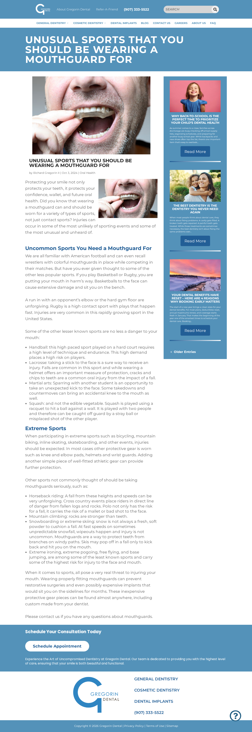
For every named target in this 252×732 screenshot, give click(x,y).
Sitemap (172, 726)
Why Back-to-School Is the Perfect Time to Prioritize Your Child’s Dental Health (195, 119)
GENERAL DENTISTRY (51, 23)
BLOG (145, 23)
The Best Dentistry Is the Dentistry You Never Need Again (195, 209)
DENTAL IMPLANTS (124, 23)
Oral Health (87, 173)
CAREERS (181, 23)
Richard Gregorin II (46, 173)
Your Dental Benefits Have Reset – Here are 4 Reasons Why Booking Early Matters (195, 298)
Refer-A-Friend (107, 9)
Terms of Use (155, 726)
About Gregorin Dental (73, 9)
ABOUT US (199, 23)
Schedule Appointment (57, 646)
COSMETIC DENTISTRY (88, 23)
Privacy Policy (134, 726)
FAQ (213, 23)
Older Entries (185, 352)
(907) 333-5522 (136, 9)
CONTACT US (161, 23)
